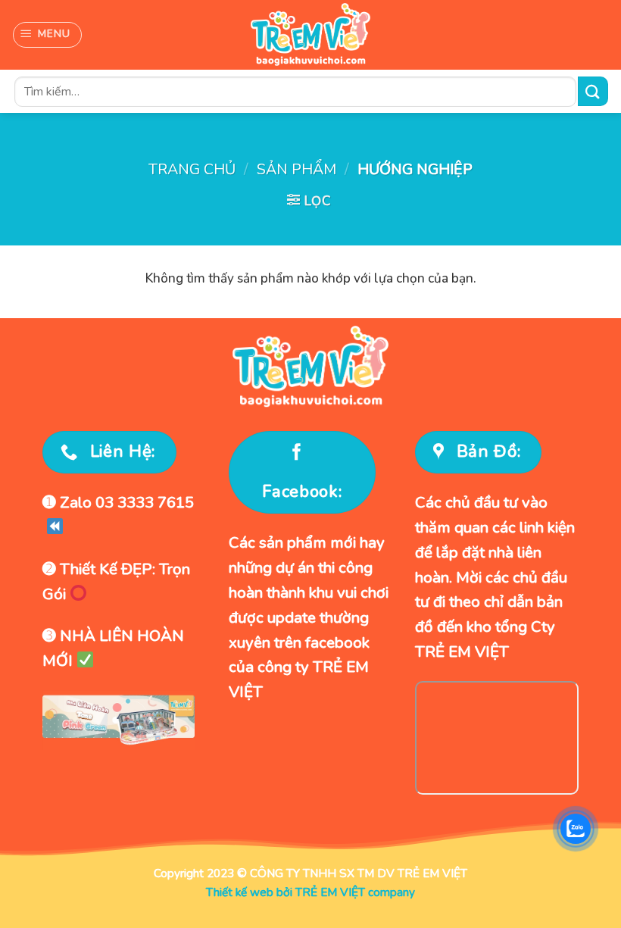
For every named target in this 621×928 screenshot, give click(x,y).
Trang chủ (192, 169)
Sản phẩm (296, 169)
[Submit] (593, 91)
